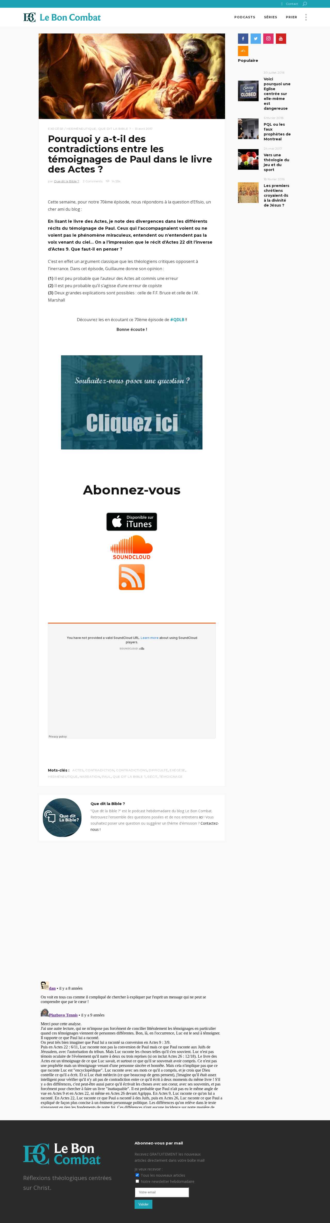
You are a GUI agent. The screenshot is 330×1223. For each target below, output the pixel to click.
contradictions (131, 770)
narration (90, 777)
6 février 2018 (274, 118)
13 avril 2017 (144, 129)
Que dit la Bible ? (114, 129)
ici (201, 817)
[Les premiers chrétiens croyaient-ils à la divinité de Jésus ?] (248, 192)
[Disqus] (132, 905)
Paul (106, 777)
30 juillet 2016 (274, 72)
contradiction (99, 770)
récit (152, 777)
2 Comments (92, 181)
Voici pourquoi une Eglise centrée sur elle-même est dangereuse (277, 94)
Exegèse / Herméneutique (72, 129)
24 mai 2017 (273, 148)
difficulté (158, 770)
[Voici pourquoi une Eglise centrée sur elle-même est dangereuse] (248, 90)
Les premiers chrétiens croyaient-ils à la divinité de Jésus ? (276, 195)
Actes (78, 770)
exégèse (177, 770)
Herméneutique (63, 777)
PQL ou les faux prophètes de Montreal (277, 131)
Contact (292, 4)
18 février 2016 (274, 179)
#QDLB (177, 319)
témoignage (171, 777)
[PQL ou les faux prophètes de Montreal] (248, 128)
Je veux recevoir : (149, 1169)
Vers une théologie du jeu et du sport (276, 162)
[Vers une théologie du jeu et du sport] (248, 159)
